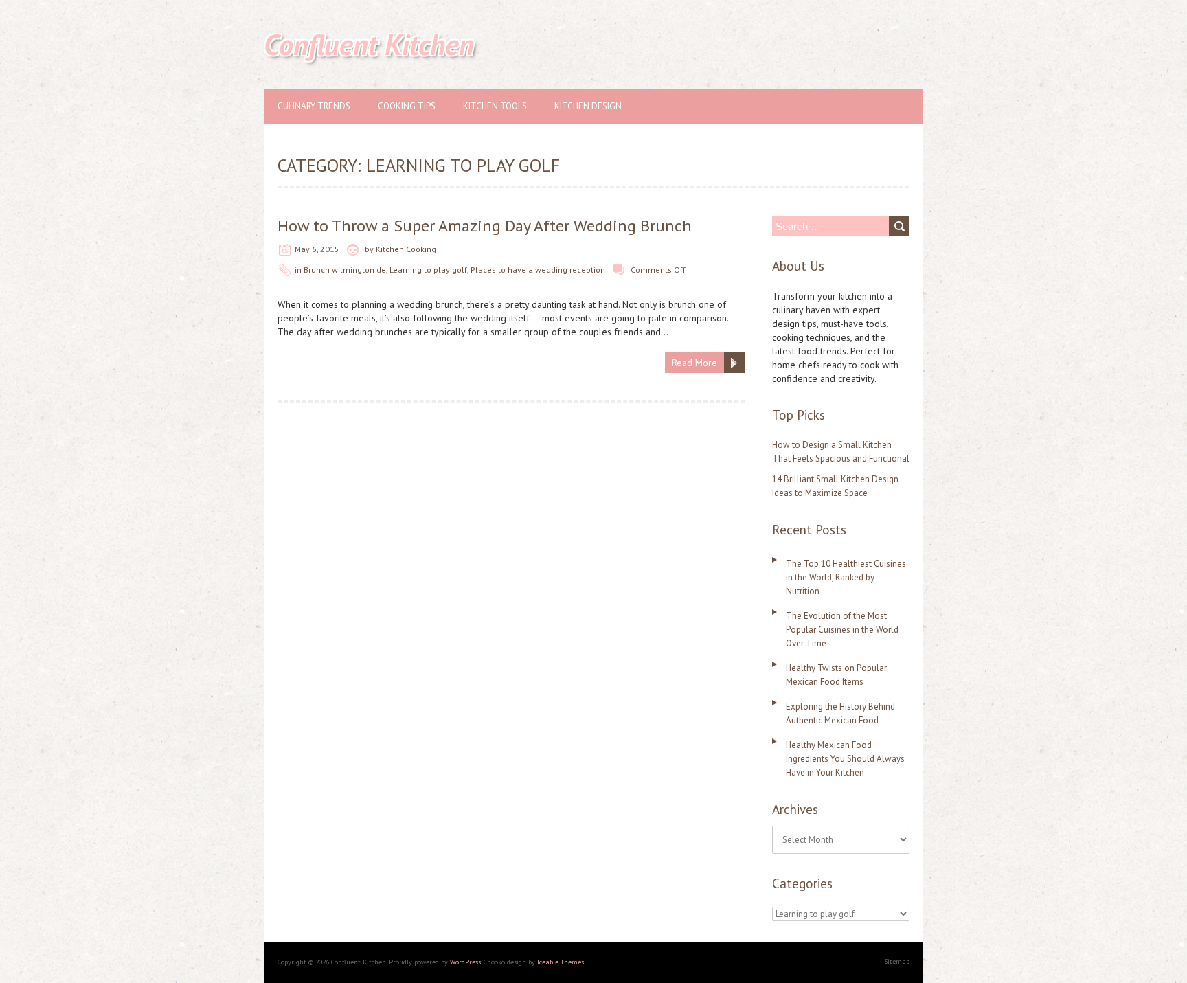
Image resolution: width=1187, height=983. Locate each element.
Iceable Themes (560, 962)
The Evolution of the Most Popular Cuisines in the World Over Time (842, 629)
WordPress (465, 962)
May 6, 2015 (317, 249)
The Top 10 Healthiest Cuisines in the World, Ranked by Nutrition (846, 577)
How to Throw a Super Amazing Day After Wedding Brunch (485, 225)
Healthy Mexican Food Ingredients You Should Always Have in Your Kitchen (845, 758)
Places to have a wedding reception (538, 269)
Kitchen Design (588, 106)
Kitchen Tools (495, 106)
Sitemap (896, 961)
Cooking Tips (407, 106)
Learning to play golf (428, 269)
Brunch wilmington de (345, 269)
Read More (694, 363)
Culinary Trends (314, 106)
